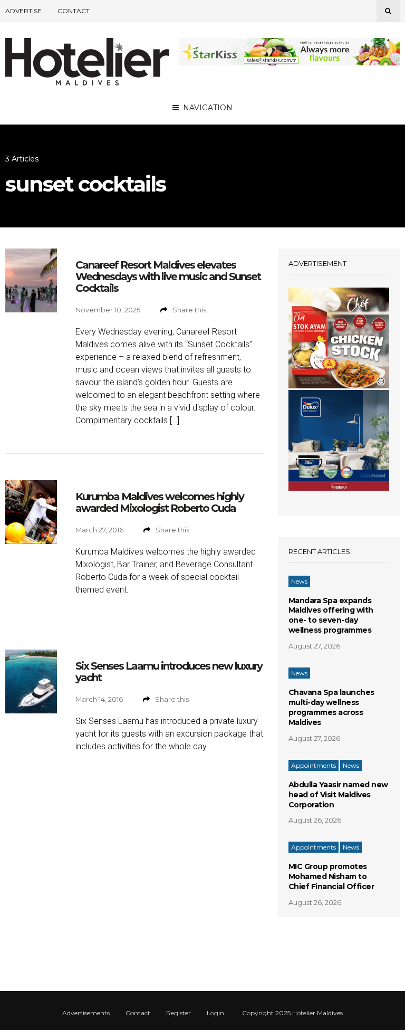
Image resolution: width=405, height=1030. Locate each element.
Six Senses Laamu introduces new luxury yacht (168, 671)
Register (178, 1013)
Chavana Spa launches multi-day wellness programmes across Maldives (331, 707)
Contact (73, 11)
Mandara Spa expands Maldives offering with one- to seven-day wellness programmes (330, 615)
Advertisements (86, 1013)
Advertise (23, 11)
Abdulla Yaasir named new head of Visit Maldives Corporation (338, 794)
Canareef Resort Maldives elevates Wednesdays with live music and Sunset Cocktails (168, 276)
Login (215, 1013)
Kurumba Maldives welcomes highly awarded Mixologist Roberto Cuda (159, 502)
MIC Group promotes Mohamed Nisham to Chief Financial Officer (331, 876)
